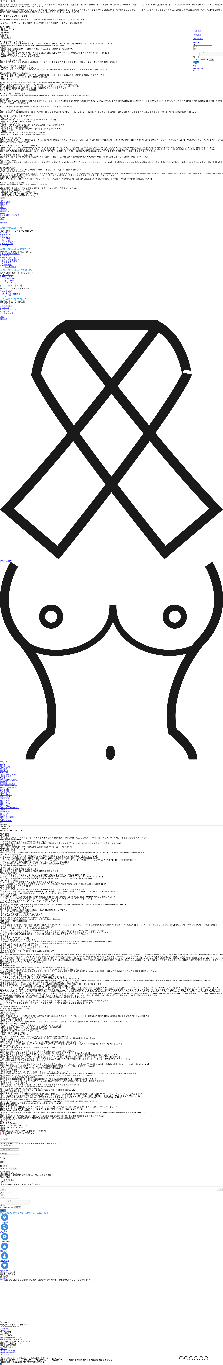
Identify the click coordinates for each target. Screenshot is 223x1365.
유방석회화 (9, 278)
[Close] (1, 3)
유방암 (7, 246)
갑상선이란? (6, 290)
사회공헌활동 (6, 244)
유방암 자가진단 (7, 263)
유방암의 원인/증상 (9, 261)
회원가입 (3, 223)
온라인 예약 (6, 306)
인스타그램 (4, 211)
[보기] (211, 59)
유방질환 (4, 255)
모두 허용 (6, 1184)
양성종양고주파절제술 (10, 294)
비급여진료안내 (6, 1354)
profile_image (5, 1171)
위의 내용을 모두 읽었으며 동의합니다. (18, 1009)
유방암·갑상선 (6, 561)
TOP (197, 71)
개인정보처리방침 (7, 1351)
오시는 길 (5, 240)
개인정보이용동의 (202, 59)
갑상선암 (8, 282)
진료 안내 (5, 238)
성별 (2, 1162)
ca (186, 1358)
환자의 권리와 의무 (8, 1352)
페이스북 (3, 210)
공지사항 (4, 308)
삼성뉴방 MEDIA (8, 309)
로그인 (3, 219)
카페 (2, 206)
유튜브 (3, 213)
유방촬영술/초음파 (8, 257)
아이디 (3, 1135)
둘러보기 (4, 236)
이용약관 (3, 1349)
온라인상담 (5, 304)
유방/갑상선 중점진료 (10, 254)
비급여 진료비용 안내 (10, 242)
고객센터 (8, 296)
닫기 (2, 198)
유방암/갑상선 (6, 215)
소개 (6, 224)
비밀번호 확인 (6, 1145)
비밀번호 (4, 1139)
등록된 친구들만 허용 (22, 1184)
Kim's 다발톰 (6, 277)
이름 (2, 1158)
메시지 (196, 57)
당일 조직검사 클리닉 (10, 259)
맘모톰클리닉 (10, 267)
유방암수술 (9, 280)
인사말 (3, 233)
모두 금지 (38, 1184)
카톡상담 (3, 204)
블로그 (3, 208)
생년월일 (3, 1166)
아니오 (11, 1180)
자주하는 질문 (6, 313)
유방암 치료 (6, 265)
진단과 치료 (6, 292)
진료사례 (4, 311)
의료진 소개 (6, 234)
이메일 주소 (5, 1149)
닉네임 (3, 1154)
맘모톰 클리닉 (6, 275)
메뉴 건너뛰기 (6, 202)
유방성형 (16, 215)
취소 (3, 1189)
